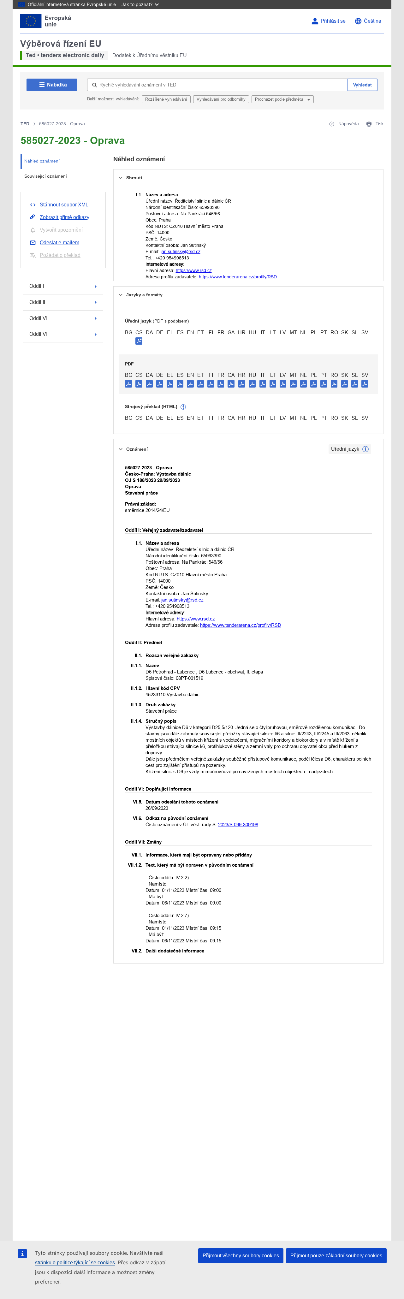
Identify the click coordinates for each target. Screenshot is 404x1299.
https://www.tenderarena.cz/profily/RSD (238, 276)
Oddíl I (36, 286)
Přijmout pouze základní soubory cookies (336, 1255)
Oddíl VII (39, 334)
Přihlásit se (333, 21)
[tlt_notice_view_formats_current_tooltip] (365, 449)
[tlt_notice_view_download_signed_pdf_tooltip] (138, 341)
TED (25, 123)
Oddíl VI (38, 318)
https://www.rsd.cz (194, 270)
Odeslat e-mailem (59, 242)
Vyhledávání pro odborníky (221, 99)
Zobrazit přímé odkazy (64, 217)
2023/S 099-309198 (238, 824)
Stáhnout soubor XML (64, 204)
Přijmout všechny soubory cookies (241, 1255)
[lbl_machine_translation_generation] (183, 407)
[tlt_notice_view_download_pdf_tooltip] (128, 383)
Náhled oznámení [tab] (42, 160)
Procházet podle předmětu (279, 99)
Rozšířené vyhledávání (166, 99)
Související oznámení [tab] (45, 176)
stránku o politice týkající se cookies (75, 1262)
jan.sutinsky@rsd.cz (180, 251)
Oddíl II (37, 302)
